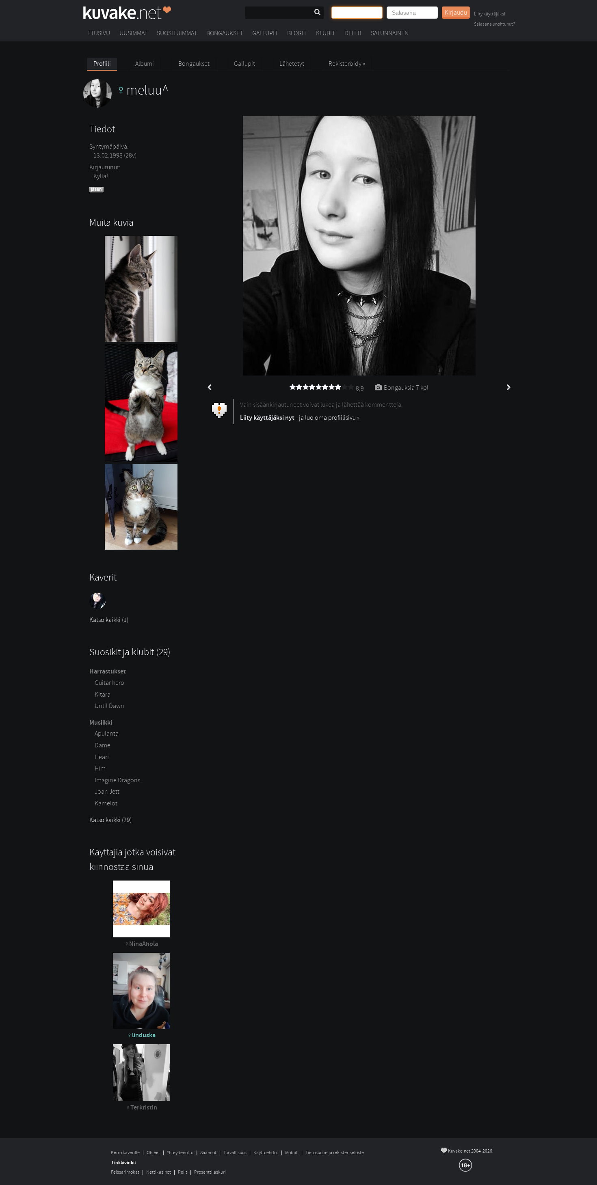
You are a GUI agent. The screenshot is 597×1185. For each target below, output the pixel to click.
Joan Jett (107, 792)
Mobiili (291, 1153)
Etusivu (98, 33)
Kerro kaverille (125, 1153)
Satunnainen (390, 33)
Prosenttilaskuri (210, 1172)
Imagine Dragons (117, 780)
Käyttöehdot (265, 1153)
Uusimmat (133, 33)
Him (100, 768)
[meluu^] (126, 105)
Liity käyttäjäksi (489, 14)
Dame (102, 745)
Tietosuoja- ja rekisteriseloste (334, 1153)
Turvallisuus (235, 1153)
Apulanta (107, 734)
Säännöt (208, 1153)
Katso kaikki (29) (110, 820)
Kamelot (106, 803)
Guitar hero (109, 683)
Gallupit (265, 33)
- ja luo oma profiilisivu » (299, 418)
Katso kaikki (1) (108, 620)
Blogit (297, 33)
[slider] (322, 387)
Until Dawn (109, 706)
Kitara (102, 695)
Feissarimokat (125, 1172)
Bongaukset (224, 33)
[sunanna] (98, 607)
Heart (102, 757)
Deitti (352, 33)
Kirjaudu (456, 13)
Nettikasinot (158, 1172)
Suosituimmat (177, 33)
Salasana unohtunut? (494, 24)
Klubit (325, 33)
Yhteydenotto (180, 1153)
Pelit (182, 1172)
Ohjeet (153, 1153)
